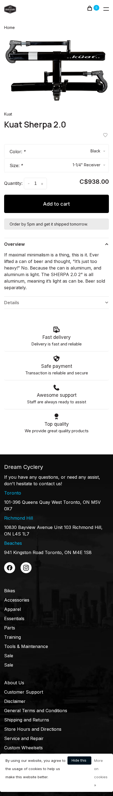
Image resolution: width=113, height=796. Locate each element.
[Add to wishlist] (105, 135)
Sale (8, 655)
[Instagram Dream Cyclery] (26, 571)
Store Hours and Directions (32, 729)
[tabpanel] (56, 70)
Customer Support (23, 692)
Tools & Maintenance (26, 646)
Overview (14, 244)
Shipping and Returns (26, 720)
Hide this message (79, 761)
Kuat (8, 114)
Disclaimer (15, 701)
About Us (14, 682)
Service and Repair (24, 738)
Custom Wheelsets (23, 747)
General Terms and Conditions (35, 710)
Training (12, 637)
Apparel (12, 609)
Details (11, 302)
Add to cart (56, 204)
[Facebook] (9, 571)
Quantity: (13, 183)
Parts (9, 628)
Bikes (9, 590)
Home (9, 27)
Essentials (14, 618)
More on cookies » (101, 772)
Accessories (16, 600)
